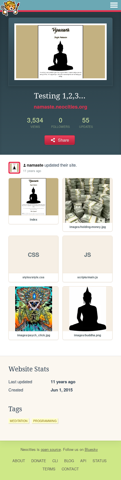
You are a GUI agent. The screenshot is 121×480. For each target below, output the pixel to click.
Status (100, 460)
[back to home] (10, 8)
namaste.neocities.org (60, 106)
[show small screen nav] (114, 5)
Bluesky (91, 449)
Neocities (28, 449)
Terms (48, 469)
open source (51, 449)
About (18, 460)
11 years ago (32, 170)
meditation (19, 421)
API (83, 460)
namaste (35, 165)
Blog (69, 460)
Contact (70, 469)
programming (45, 421)
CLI (55, 460)
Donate (38, 460)
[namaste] (14, 168)
